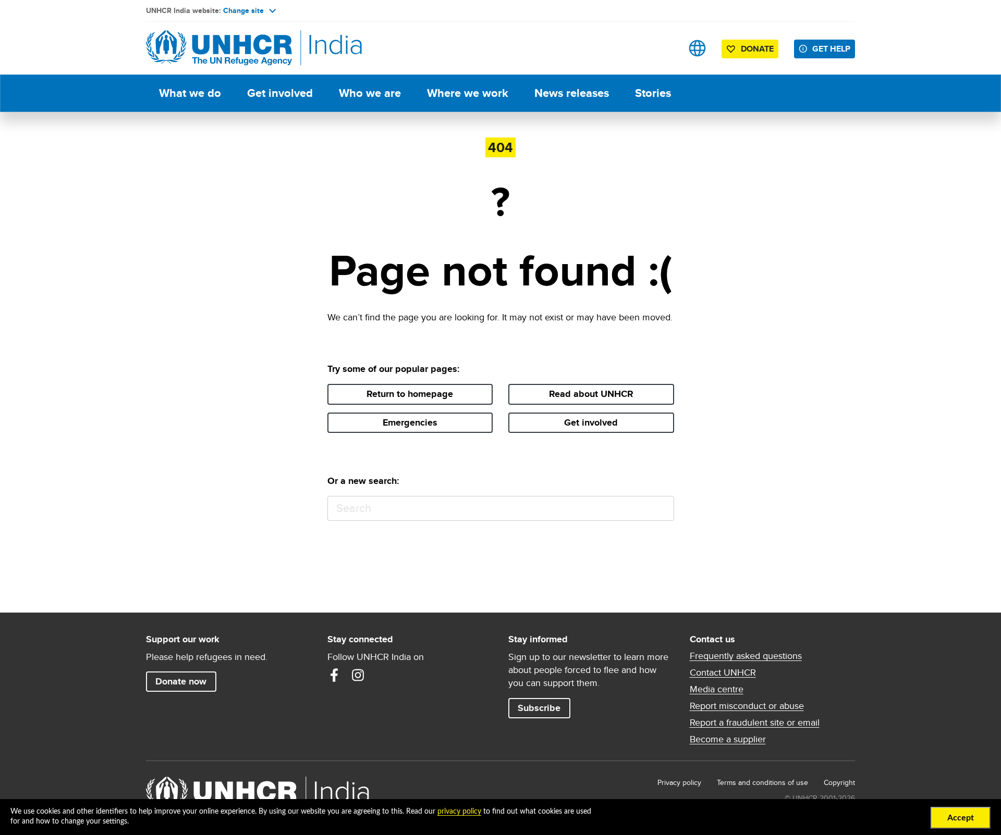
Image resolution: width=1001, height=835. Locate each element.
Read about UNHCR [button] (591, 394)
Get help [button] (831, 49)
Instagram (358, 675)
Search (661, 508)
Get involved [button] (591, 422)
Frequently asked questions (746, 656)
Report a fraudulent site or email (755, 722)
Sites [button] (697, 48)
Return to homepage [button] (410, 394)
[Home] (219, 48)
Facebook (334, 675)
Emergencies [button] (410, 422)
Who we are (370, 93)
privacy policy (459, 811)
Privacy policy (679, 782)
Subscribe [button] (539, 708)
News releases (571, 93)
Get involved (280, 93)
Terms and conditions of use (762, 782)
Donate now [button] (180, 681)
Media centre (716, 689)
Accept (960, 818)
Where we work (467, 93)
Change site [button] (243, 10)
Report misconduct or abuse (747, 706)
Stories (653, 93)
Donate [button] (757, 49)
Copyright (839, 782)
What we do (190, 93)
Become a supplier (728, 739)
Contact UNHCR (723, 672)
